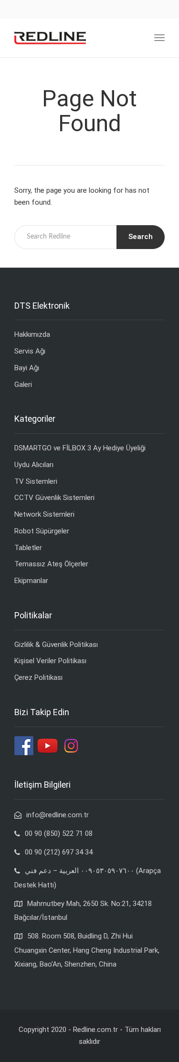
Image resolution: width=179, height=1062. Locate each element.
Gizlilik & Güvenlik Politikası (56, 644)
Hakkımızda (32, 334)
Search (140, 236)
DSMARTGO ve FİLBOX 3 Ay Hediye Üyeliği (80, 448)
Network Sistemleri (44, 514)
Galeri (23, 384)
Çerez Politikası (38, 677)
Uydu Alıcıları (33, 464)
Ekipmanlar (31, 580)
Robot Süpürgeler (41, 531)
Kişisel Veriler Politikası (50, 660)
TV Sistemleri (35, 481)
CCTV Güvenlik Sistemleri (54, 497)
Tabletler (28, 547)
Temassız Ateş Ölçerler (51, 564)
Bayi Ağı (26, 368)
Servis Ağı (29, 351)
